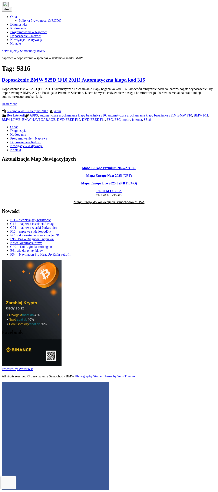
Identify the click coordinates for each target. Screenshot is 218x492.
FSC (110, 119)
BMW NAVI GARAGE (38, 119)
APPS (34, 115)
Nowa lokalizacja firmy (26, 243)
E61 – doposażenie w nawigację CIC (35, 235)
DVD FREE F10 (68, 119)
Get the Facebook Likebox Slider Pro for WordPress (81, 341)
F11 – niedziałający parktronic (30, 220)
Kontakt (15, 43)
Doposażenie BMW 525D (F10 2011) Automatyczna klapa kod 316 (73, 80)
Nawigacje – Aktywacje (26, 146)
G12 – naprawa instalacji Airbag (32, 224)
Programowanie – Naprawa (28, 32)
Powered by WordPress (17, 369)
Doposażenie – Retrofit (25, 36)
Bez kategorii (16, 115)
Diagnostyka (18, 24)
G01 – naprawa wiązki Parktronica (33, 227)
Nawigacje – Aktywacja (26, 40)
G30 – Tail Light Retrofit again (31, 247)
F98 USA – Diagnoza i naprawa (32, 239)
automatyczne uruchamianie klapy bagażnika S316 (142, 115)
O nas (14, 17)
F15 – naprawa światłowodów (30, 231)
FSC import (122, 119)
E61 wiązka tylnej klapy (26, 250)
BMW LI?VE (11, 119)
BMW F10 (184, 115)
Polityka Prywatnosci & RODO (40, 20)
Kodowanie (18, 28)
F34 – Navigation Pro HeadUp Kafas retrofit (40, 254)
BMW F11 (201, 115)
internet (137, 119)
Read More (9, 104)
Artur (57, 111)
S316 (147, 119)
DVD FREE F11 (93, 119)
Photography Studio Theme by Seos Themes (105, 376)
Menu (6, 9)
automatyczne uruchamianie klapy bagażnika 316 (73, 115)
